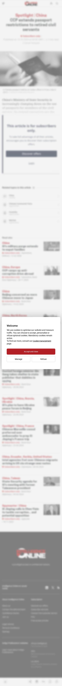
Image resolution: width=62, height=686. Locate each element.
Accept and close (31, 351)
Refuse (43, 359)
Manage (18, 359)
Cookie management (42, 341)
